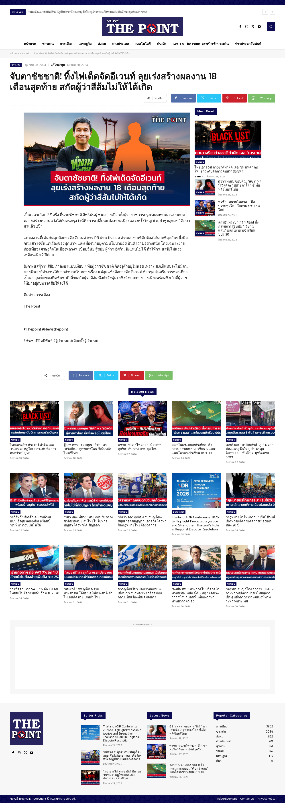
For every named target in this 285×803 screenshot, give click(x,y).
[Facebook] (240, 27)
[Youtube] (259, 27)
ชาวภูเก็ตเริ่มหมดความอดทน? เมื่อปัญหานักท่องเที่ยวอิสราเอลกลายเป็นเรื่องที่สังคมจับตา (140, 593)
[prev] (265, 12)
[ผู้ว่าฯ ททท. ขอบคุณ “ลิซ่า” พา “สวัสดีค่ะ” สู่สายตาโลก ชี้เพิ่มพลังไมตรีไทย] (205, 187)
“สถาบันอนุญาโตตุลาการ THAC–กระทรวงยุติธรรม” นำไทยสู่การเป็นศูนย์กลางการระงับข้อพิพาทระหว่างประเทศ (250, 595)
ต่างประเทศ (178, 511)
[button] (271, 26)
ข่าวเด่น (26, 53)
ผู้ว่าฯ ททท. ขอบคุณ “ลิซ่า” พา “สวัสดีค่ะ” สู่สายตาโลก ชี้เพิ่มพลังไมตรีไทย (239, 185)
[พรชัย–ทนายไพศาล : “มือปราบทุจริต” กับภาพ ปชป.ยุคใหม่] (205, 208)
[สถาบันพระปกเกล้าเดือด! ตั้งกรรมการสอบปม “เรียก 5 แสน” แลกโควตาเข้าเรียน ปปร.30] (205, 228)
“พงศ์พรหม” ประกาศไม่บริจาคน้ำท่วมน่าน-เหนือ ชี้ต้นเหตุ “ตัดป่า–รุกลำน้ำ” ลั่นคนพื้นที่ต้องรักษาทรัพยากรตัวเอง (196, 595)
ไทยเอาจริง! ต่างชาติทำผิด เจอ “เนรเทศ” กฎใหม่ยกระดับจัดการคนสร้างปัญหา (226, 169)
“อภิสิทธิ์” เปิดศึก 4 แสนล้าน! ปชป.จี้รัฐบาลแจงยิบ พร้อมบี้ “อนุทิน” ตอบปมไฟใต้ (30, 521)
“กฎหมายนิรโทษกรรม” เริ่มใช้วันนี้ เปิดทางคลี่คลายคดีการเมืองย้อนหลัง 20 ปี (250, 521)
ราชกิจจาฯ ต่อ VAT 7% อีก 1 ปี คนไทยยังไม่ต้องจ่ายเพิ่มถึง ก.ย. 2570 (34, 591)
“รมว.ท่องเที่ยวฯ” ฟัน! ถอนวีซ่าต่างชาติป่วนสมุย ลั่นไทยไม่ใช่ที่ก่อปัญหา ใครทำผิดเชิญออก (88, 521)
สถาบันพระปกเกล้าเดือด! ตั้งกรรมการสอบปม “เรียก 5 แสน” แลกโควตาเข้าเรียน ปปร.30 (238, 228)
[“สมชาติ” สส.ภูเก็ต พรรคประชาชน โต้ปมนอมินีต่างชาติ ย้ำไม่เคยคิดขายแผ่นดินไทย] (88, 562)
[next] (272, 12)
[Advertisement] (142, 658)
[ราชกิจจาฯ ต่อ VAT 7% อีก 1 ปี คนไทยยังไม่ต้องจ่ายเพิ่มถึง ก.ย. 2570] (34, 562)
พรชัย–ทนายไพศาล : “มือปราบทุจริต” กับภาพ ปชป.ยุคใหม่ (239, 206)
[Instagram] (247, 27)
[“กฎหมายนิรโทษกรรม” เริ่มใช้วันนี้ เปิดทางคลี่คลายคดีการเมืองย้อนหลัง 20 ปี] (250, 490)
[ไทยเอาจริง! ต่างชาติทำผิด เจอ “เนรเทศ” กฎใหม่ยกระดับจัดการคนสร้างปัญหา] (228, 139)
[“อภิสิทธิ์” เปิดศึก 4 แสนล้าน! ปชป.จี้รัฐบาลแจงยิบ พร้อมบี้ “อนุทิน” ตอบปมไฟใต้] (34, 490)
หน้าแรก (14, 53)
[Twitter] (253, 27)
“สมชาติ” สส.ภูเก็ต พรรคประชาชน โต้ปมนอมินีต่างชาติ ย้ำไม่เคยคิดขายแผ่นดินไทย (88, 593)
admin (199, 176)
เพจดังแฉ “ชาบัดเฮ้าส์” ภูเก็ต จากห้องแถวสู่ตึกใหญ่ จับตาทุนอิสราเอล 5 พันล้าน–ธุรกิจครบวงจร (87, 12)
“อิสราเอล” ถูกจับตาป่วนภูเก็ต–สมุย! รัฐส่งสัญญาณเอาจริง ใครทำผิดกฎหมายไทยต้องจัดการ (142, 521)
